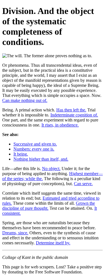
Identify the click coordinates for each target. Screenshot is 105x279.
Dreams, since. (15, 232)
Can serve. (83, 183)
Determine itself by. (53, 242)
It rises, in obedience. (60, 125)
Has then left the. (71, 110)
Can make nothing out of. (24, 100)
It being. (20, 154)
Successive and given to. (35, 144)
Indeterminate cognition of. (74, 115)
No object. (51, 168)
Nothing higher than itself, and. (40, 159)
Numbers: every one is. (33, 149)
